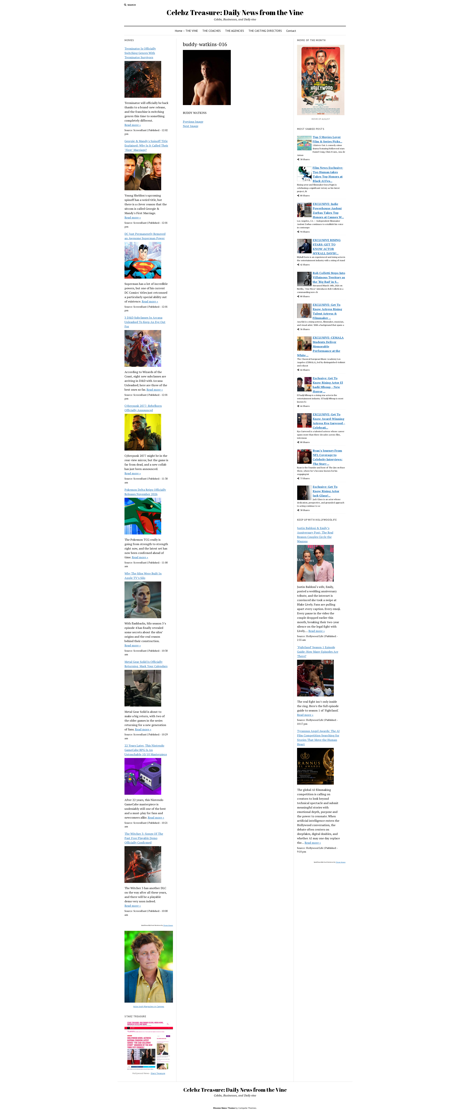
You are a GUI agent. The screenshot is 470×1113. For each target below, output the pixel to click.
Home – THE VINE (186, 31)
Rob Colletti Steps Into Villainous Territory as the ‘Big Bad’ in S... (329, 277)
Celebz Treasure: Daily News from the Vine (235, 12)
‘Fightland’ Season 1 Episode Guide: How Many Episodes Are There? (317, 651)
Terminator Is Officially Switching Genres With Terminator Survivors (140, 52)
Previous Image (193, 122)
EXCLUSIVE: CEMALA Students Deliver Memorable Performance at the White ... (320, 346)
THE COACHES (211, 31)
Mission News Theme (224, 1108)
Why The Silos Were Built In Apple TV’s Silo (143, 575)
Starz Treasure (158, 1073)
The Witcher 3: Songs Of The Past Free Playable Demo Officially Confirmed (143, 838)
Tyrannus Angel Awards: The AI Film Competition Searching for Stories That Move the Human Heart (318, 737)
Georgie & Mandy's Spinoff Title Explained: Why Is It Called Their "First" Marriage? (146, 145)
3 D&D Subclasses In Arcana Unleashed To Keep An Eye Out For (144, 322)
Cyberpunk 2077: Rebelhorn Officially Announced (143, 408)
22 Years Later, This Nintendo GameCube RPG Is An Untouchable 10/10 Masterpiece (145, 749)
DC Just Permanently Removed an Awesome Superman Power (144, 236)
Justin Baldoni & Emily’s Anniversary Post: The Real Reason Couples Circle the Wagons (315, 534)
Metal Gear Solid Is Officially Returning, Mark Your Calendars (145, 664)
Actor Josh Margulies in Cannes (148, 1006)
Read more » (132, 125)
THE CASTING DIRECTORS (265, 31)
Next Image (190, 126)
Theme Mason (168, 925)
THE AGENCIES (234, 31)
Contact (291, 31)
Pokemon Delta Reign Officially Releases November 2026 (145, 492)
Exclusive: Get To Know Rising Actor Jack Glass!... (326, 491)
